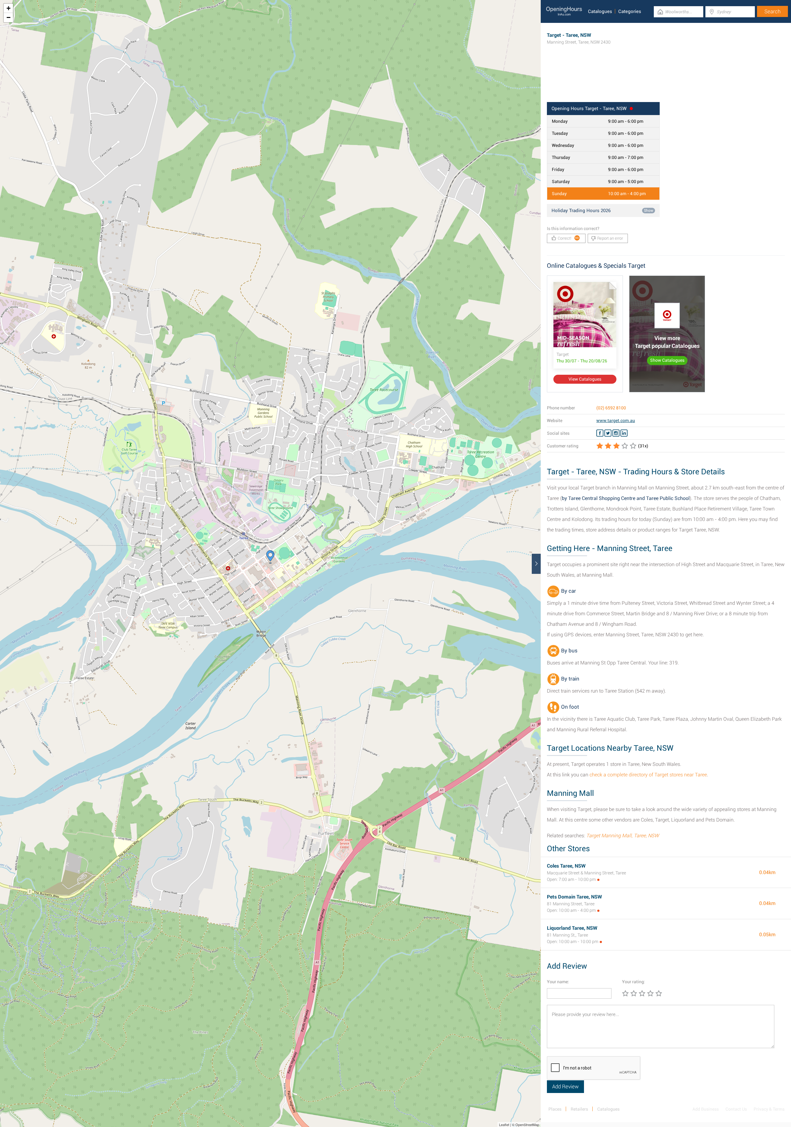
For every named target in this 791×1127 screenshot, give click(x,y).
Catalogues (600, 11)
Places (554, 1109)
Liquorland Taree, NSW (572, 928)
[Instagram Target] (616, 433)
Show (648, 210)
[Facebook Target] (599, 433)
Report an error (610, 238)
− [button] (8, 17)
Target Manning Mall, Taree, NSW (622, 836)
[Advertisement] (666, 82)
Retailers (579, 1109)
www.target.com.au (615, 420)
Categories (629, 11)
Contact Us (736, 1109)
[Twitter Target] (607, 433)
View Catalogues (585, 379)
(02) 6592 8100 (611, 407)
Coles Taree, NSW (566, 866)
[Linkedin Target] (624, 433)
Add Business (705, 1109)
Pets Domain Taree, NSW (574, 897)
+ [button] (8, 8)
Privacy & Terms (769, 1109)
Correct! (568, 238)
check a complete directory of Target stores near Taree (648, 775)
